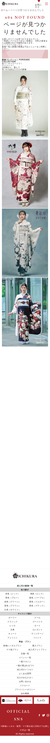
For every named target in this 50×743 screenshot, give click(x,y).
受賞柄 (7, 477)
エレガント (10, 433)
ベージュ (9, 465)
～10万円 (9, 407)
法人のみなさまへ (25, 677)
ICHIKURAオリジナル (16, 428)
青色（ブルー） (12, 597)
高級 (6, 507)
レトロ (25, 533)
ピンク (9, 367)
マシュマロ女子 (12, 468)
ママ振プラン (12, 649)
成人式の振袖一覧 (25, 585)
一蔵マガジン (25, 661)
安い (6, 482)
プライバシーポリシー (25, 689)
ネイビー (9, 456)
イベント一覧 (25, 657)
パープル (9, 380)
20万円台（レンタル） (16, 421)
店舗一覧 (25, 653)
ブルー (9, 371)
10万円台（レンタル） (16, 414)
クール (7, 442)
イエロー (9, 384)
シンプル (9, 451)
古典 (6, 479)
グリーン (9, 375)
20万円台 (9, 419)
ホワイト (9, 398)
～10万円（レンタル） (16, 410)
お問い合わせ (25, 681)
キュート (9, 440)
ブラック (9, 394)
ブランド (9, 463)
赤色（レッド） (12, 593)
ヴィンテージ (11, 430)
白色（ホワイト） (12, 609)
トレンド (9, 454)
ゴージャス (10, 447)
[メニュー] (46, 3)
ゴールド (9, 449)
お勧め (7, 435)
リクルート (25, 685)
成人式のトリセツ (25, 669)
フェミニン (10, 461)
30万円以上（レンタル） (17, 426)
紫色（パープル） (37, 597)
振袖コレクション (20, 356)
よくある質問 (25, 673)
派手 (6, 489)
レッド (9, 364)
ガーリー (9, 437)
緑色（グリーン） (12, 601)
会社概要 (25, 693)
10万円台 (9, 412)
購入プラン (37, 645)
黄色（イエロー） (37, 601)
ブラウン (9, 389)
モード (7, 470)
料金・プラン (25, 641)
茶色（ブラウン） (12, 605)
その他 (9, 402)
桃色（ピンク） (37, 593)
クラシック (10, 444)
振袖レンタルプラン (12, 645)
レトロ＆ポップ (12, 475)
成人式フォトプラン (37, 649)
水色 (6, 486)
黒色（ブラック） (37, 605)
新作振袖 (9, 484)
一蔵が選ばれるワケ (25, 665)
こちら (19, 45)
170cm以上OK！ (13, 417)
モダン (7, 472)
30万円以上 (10, 423)
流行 (6, 491)
